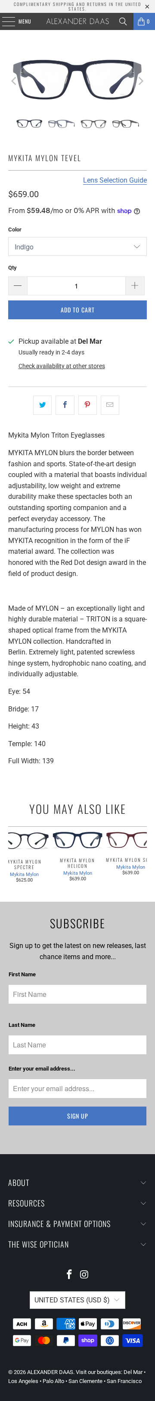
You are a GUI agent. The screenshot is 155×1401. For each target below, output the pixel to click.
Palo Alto (53, 1381)
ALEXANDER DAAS (50, 1372)
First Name (22, 974)
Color (15, 229)
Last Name (22, 1025)
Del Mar (133, 1372)
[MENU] (4, 21)
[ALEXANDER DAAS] (77, 21)
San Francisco (124, 1381)
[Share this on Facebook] (65, 405)
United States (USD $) (72, 1300)
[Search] (123, 21)
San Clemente (85, 1381)
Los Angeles (23, 1381)
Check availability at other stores (62, 366)
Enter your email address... (42, 1068)
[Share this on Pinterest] (87, 405)
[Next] (140, 81)
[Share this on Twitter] (42, 405)
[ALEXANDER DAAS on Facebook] (69, 1275)
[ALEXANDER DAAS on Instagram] (84, 1275)
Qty (12, 267)
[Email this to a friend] (110, 405)
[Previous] (15, 81)
